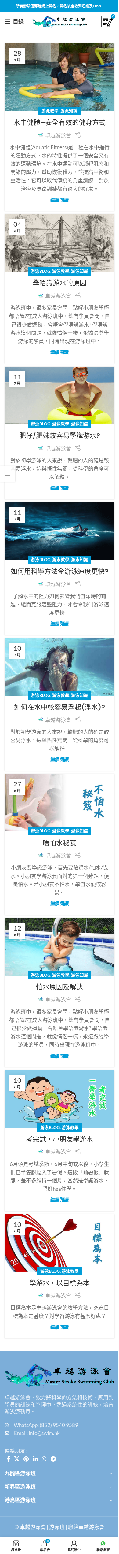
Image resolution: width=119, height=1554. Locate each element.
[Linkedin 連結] (35, 1459)
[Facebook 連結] (8, 1459)
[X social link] (16, 1459)
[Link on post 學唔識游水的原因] (59, 243)
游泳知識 (69, 110)
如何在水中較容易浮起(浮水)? (59, 707)
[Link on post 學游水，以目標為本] (59, 1243)
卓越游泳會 (58, 135)
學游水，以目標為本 (59, 1283)
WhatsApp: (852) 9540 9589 (46, 1425)
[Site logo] (59, 20)
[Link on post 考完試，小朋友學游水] (59, 1099)
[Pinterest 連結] (26, 1459)
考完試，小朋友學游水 (59, 1139)
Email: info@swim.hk (37, 1433)
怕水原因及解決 (59, 987)
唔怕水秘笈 (59, 843)
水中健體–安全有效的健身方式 (59, 122)
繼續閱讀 (59, 199)
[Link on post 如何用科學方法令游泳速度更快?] (59, 531)
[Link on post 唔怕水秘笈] (59, 803)
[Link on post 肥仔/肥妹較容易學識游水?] (59, 395)
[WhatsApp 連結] (44, 1459)
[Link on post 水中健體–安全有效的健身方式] (59, 77)
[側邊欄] (7, 474)
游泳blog (40, 271)
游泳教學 (50, 110)
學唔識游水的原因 (59, 283)
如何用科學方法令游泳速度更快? (59, 571)
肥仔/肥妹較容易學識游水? (59, 435)
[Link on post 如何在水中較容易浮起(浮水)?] (59, 667)
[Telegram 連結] (53, 1459)
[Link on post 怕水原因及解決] (59, 947)
